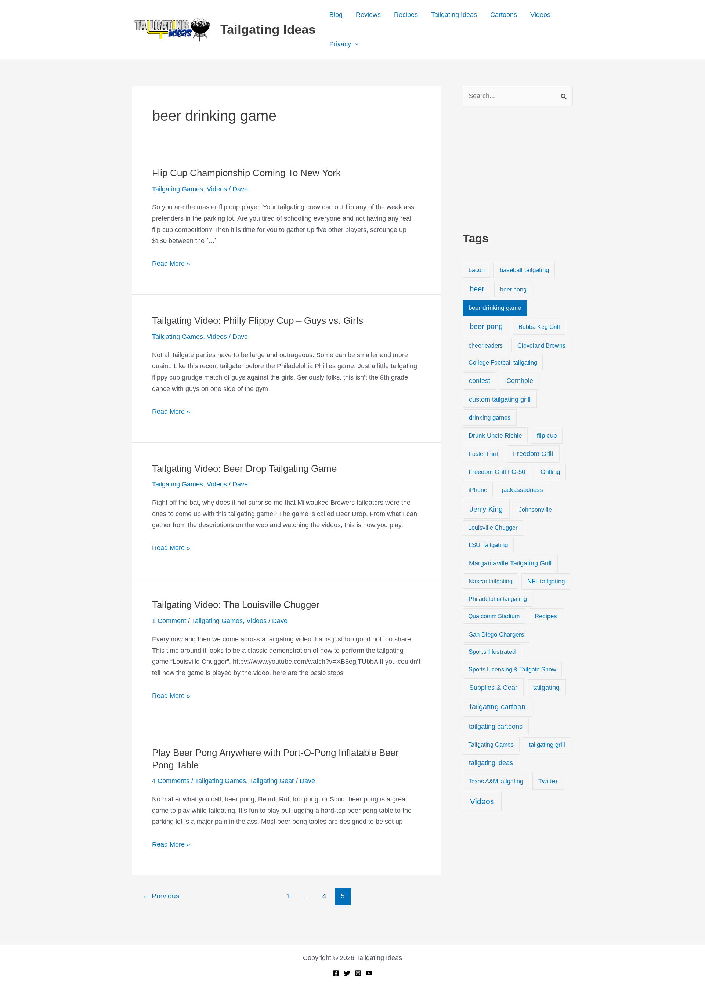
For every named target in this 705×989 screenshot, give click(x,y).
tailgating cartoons (496, 726)
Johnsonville (535, 509)
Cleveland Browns (541, 345)
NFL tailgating (546, 581)
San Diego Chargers (496, 634)
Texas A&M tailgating (496, 781)
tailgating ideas (491, 763)
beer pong (486, 326)
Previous (161, 896)
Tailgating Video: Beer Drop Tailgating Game (244, 468)
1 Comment (169, 620)
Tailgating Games (177, 189)
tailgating (546, 687)
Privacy (340, 44)
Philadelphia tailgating (498, 598)
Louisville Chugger (492, 528)
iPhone (478, 489)
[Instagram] (358, 973)
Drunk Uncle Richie (495, 435)
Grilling (550, 471)
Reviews (368, 14)
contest (479, 380)
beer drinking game (495, 307)
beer (477, 289)
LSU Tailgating (488, 544)
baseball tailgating (524, 269)
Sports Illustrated (492, 651)
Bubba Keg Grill (539, 326)
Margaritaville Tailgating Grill (510, 563)
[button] (355, 44)
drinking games (490, 417)
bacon (477, 270)
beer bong (513, 289)
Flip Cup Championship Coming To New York (246, 172)
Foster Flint (483, 453)
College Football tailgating (503, 362)
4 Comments (170, 781)
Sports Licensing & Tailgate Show (512, 669)
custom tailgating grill (500, 399)
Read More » (171, 264)
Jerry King (486, 509)
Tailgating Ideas (267, 29)
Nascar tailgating (491, 581)
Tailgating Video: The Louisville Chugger (235, 604)
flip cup (547, 435)
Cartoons (503, 14)
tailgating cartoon (497, 707)
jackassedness (522, 489)
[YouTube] (369, 973)
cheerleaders (486, 345)
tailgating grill (547, 744)
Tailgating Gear (272, 781)
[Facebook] (336, 973)
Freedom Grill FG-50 (497, 471)
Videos (540, 14)
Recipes (406, 14)
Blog (336, 14)
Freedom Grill (533, 453)
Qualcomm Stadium (494, 616)
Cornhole (519, 380)
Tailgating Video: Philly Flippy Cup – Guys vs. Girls (257, 320)
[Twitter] (347, 973)
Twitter (548, 781)
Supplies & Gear (493, 687)
